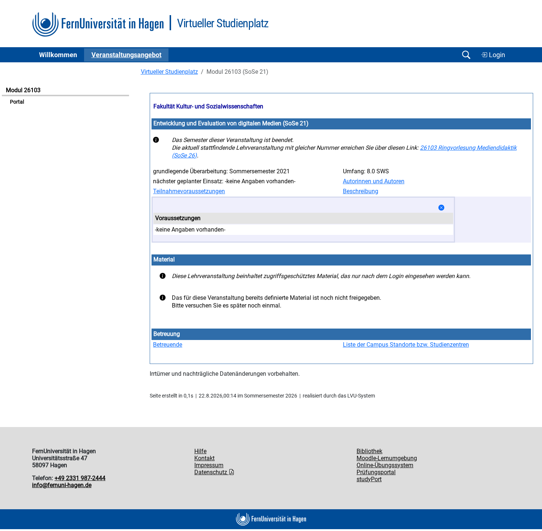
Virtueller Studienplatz (169, 71)
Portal (17, 102)
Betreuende (167, 344)
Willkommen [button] (58, 55)
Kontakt (204, 458)
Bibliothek (369, 451)
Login (496, 55)
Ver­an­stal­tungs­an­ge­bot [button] (126, 55)
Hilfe (200, 451)
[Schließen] (441, 207)
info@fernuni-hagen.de (61, 485)
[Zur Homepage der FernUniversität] (98, 24)
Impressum (208, 465)
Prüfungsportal (376, 472)
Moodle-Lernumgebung (387, 458)
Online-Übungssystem (385, 465)
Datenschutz (211, 472)
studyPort (369, 479)
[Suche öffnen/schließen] (466, 54)
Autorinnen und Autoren (373, 181)
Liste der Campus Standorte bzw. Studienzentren (406, 344)
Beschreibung (360, 191)
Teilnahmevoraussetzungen (189, 191)
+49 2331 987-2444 (80, 478)
